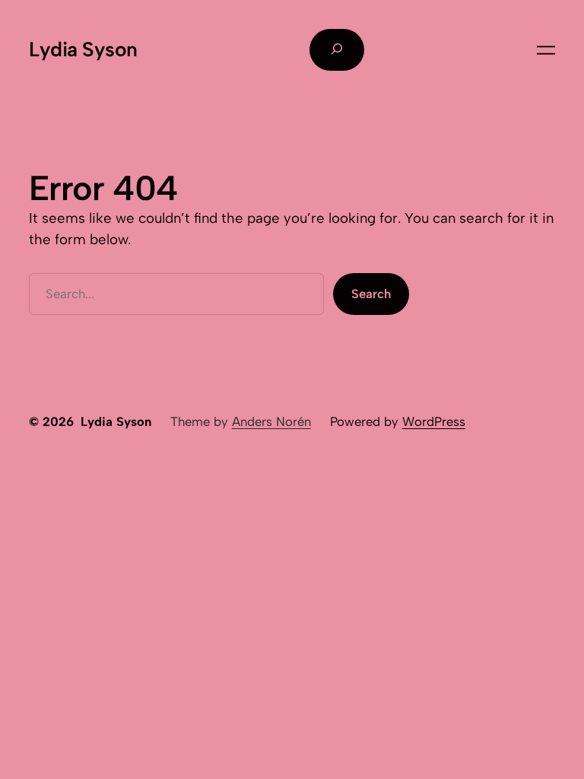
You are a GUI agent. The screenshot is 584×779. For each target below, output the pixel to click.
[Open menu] (546, 50)
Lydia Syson (83, 49)
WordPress (433, 421)
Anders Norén (271, 421)
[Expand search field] (336, 49)
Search (371, 293)
